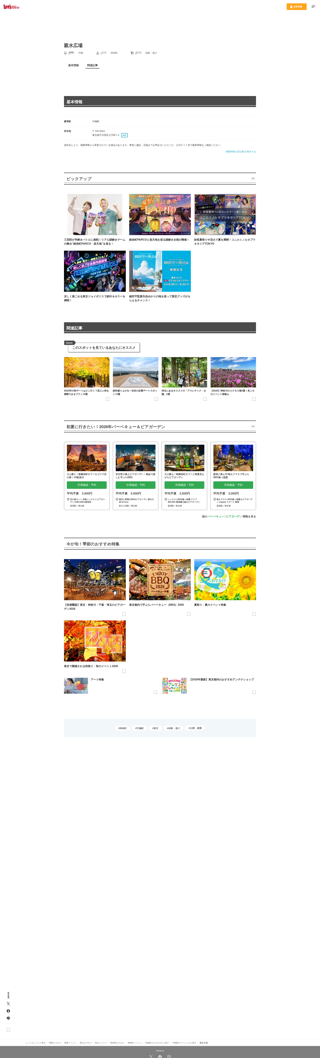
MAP (124, 135)
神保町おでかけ (117, 1042)
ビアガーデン (234, 516)
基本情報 (74, 101)
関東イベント (70, 1042)
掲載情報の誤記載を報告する (241, 151)
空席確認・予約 (87, 484)
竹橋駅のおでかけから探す (157, 1042)
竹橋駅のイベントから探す (184, 1042)
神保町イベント (135, 1042)
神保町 (123, 728)
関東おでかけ (55, 1042)
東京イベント (101, 1042)
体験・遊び (174, 728)
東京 (156, 728)
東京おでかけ (86, 1042)
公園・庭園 (196, 728)
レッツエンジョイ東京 (36, 1042)
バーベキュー (216, 516)
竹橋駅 (140, 728)
